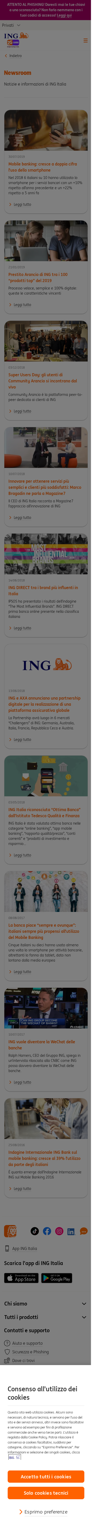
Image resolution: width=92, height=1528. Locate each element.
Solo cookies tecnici (46, 1493)
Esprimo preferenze (46, 1512)
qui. (11, 1457)
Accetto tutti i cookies (46, 1477)
